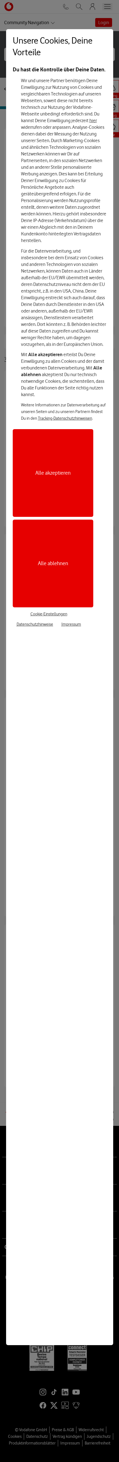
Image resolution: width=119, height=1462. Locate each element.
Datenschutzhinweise (35, 624)
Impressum (71, 624)
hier (93, 120)
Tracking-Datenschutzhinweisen (65, 418)
